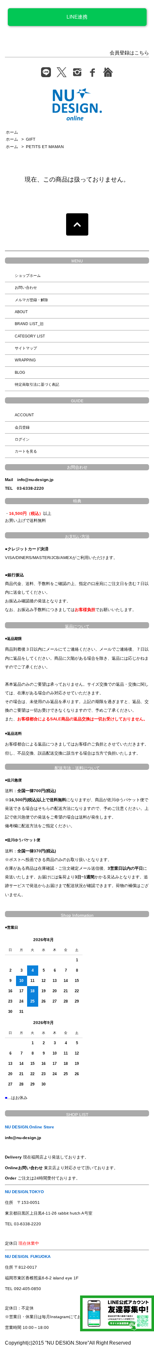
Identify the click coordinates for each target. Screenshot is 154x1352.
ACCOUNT (24, 415)
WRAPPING (25, 360)
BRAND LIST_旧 (29, 324)
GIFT (30, 139)
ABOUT (21, 312)
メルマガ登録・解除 (31, 300)
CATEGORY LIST (30, 336)
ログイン (22, 439)
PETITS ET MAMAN (45, 146)
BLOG (20, 372)
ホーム (12, 132)
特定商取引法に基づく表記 (37, 384)
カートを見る (26, 451)
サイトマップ (26, 348)
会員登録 (22, 427)
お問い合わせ (26, 288)
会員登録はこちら (129, 53)
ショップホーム (28, 276)
